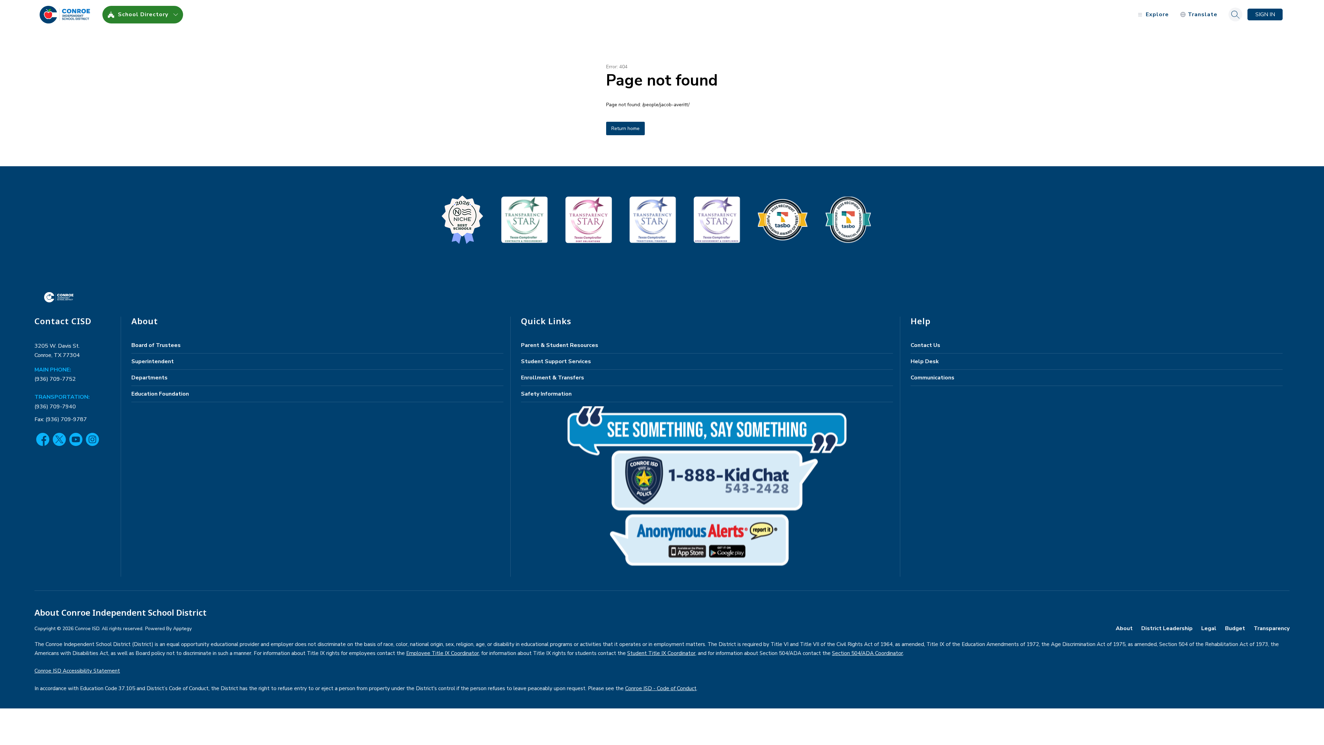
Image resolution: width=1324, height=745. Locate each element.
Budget (1235, 628)
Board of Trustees (156, 345)
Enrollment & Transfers (552, 377)
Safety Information (546, 394)
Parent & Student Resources (559, 345)
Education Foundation (160, 394)
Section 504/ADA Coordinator (867, 653)
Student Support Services (556, 361)
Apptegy (182, 628)
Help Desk (925, 361)
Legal (1208, 628)
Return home (625, 128)
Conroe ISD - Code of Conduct (660, 688)
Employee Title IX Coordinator (442, 653)
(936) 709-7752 (55, 379)
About (1124, 628)
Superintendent (152, 361)
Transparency (1272, 628)
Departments (149, 377)
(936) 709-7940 (55, 406)
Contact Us (925, 345)
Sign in (1265, 14)
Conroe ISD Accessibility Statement (77, 670)
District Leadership (1167, 628)
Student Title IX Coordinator (661, 653)
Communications (932, 377)
